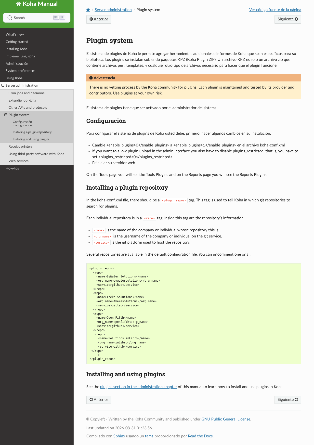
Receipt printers (20, 146)
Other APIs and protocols (28, 111)
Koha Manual (39, 8)
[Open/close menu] (2, 89)
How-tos (12, 168)
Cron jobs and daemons (26, 96)
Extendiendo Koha (22, 104)
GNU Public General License (225, 419)
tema (149, 436)
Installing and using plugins (31, 139)
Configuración (22, 125)
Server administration (22, 89)
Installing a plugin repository (32, 132)
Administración (17, 67)
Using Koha (14, 81)
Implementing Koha (20, 60)
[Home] (88, 10)
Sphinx (119, 436)
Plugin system (19, 118)
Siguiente (286, 19)
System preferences (20, 74)
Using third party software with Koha (36, 154)
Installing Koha (16, 52)
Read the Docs (200, 436)
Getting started (17, 45)
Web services (18, 161)
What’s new (15, 38)
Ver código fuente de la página (275, 10)
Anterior (100, 19)
